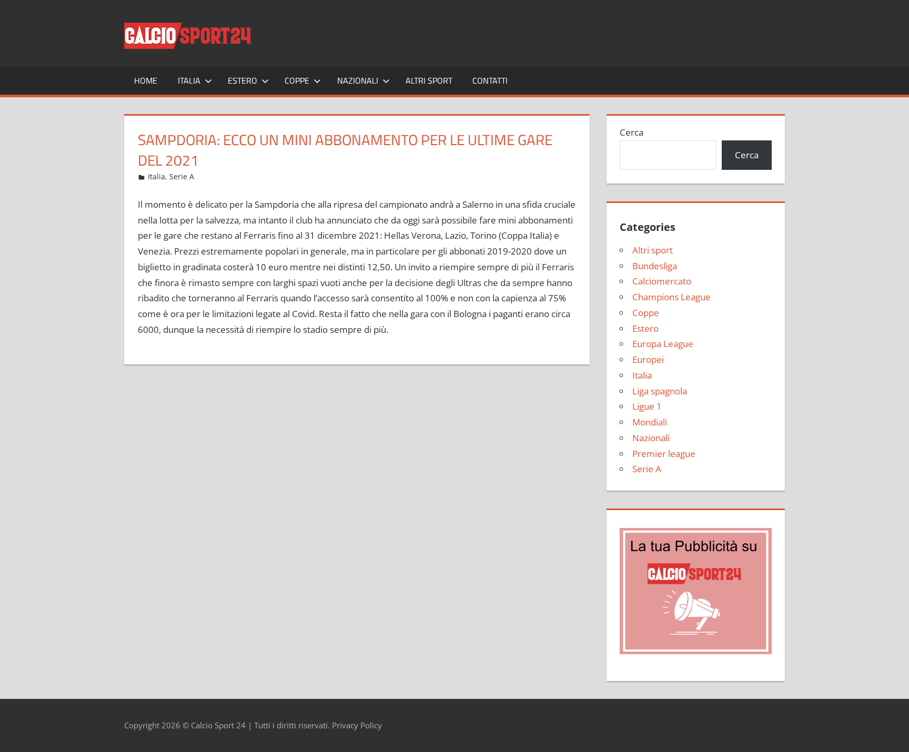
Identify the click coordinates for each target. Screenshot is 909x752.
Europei (648, 359)
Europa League (662, 344)
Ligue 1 (647, 406)
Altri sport (429, 80)
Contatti (490, 80)
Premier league (663, 454)
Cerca (631, 132)
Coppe (297, 80)
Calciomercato (661, 281)
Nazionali (357, 80)
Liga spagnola (659, 391)
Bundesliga (654, 266)
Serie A (181, 176)
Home (145, 80)
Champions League (671, 297)
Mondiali (649, 422)
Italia (189, 80)
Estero (242, 80)
